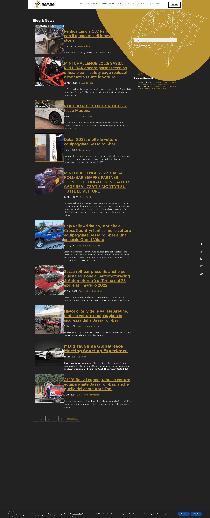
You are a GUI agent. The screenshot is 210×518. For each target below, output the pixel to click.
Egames (82, 357)
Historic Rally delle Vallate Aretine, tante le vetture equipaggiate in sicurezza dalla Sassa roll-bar (96, 315)
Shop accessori (139, 3)
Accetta (183, 514)
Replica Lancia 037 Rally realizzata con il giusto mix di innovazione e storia (96, 35)
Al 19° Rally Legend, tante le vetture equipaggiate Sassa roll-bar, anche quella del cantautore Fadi (97, 384)
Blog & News (154, 3)
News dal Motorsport (89, 245)
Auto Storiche (123, 3)
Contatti (174, 5)
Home (79, 3)
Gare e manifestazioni (89, 326)
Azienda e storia (92, 3)
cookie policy (77, 514)
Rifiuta (196, 514)
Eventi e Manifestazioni (90, 291)
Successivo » (72, 419)
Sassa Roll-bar (84, 46)
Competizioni (85, 150)
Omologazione (108, 3)
